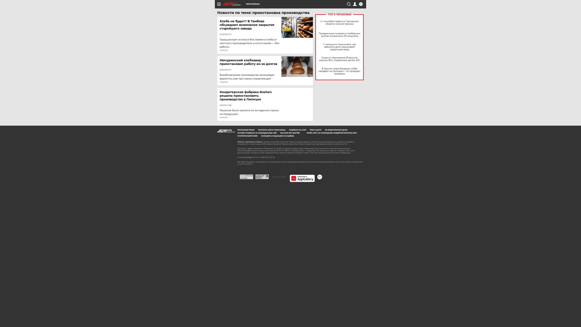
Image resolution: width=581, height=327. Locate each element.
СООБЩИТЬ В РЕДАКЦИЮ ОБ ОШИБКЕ (277, 136)
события (224, 50)
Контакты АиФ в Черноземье (272, 130)
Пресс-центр (315, 130)
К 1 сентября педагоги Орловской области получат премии (340, 22)
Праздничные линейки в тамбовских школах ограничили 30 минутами (339, 34)
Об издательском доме (336, 130)
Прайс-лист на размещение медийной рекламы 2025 (332, 133)
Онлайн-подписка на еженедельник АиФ (257, 133)
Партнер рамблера (279, 177)
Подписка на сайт (297, 130)
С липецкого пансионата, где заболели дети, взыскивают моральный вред (339, 47)
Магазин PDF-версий (290, 133)
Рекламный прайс (246, 130)
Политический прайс (247, 136)
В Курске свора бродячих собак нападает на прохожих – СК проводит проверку (339, 71)
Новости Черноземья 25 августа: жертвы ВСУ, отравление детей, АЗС (339, 59)
